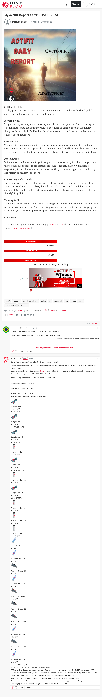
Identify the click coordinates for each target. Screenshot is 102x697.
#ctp (66, 301)
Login (66, 4)
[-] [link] (97, 328)
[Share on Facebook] (22, 315)
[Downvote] (49, 310)
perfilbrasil (17, 328)
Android (52, 224)
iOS (61, 224)
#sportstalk (58, 301)
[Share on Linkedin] (31, 315)
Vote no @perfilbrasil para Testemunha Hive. (54, 347)
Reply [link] (11, 315)
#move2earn (23, 305)
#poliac (43, 301)
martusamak (20, 21)
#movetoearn (10, 305)
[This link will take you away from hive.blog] (20, 278)
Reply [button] (29, 351)
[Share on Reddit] (28, 315)
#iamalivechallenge (30, 301)
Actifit (36, 21)
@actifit (42, 371)
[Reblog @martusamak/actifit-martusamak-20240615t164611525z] (5, 315)
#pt (49, 301)
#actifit (8, 301)
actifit (15, 358)
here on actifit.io (21, 228)
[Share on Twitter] (25, 315)
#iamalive (16, 301)
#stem (73, 301)
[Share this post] (33, 315)
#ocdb (80, 301)
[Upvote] (45, 310)
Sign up (76, 4)
